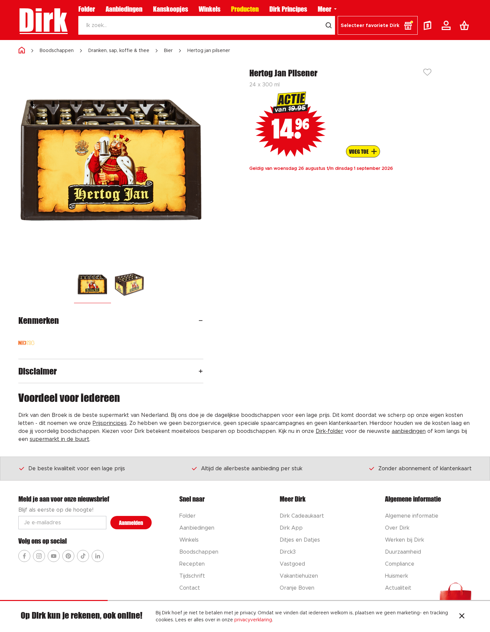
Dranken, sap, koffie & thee (118, 50)
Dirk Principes (288, 9)
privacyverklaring (253, 620)
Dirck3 (288, 552)
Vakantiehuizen (299, 576)
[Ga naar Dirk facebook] (24, 556)
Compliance (399, 564)
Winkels (209, 9)
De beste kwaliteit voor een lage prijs (76, 468)
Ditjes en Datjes (300, 540)
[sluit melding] (461, 617)
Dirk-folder (329, 431)
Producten (245, 9)
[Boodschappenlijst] (466, 25)
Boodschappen (57, 50)
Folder (86, 9)
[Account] (447, 25)
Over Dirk (397, 528)
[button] (378, 25)
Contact (189, 588)
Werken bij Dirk (404, 540)
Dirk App (291, 528)
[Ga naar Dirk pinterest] (68, 556)
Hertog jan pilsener (208, 50)
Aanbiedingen (124, 9)
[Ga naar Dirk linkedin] (98, 556)
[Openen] (200, 320)
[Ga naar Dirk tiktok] (83, 556)
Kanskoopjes (170, 9)
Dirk (42, 20)
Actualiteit (398, 588)
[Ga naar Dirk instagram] (39, 556)
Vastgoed (292, 564)
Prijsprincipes (110, 423)
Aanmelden (131, 523)
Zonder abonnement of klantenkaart (425, 468)
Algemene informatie (411, 516)
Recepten (192, 564)
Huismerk (396, 576)
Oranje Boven (297, 588)
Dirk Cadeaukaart (302, 516)
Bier (168, 50)
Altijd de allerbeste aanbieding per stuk (251, 468)
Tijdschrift (192, 576)
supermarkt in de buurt (59, 439)
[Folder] (429, 25)
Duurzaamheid (403, 552)
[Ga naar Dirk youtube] (54, 556)
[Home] (21, 50)
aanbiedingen (409, 431)
